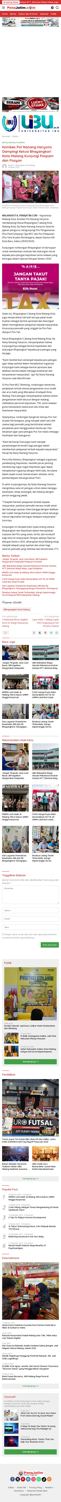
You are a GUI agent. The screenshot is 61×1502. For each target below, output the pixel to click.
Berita (5, 142)
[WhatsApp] (38, 1479)
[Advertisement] (30, 62)
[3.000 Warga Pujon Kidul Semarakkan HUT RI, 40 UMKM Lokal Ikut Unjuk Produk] (45, 681)
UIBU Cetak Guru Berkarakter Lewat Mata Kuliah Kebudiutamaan (43, 1166)
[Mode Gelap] (52, 7)
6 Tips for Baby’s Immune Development (27, 1217)
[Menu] (4, 7)
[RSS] (49, 1479)
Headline (20, 142)
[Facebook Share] (34, 633)
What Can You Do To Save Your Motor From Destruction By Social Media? (38, 1414)
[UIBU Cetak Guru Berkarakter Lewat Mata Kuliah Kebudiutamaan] (45, 1153)
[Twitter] (17, 1479)
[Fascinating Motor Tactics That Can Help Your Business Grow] (11, 1441)
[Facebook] (12, 1479)
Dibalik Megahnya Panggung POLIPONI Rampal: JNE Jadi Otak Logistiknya (29, 1357)
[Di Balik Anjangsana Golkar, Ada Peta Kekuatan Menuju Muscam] (11, 1038)
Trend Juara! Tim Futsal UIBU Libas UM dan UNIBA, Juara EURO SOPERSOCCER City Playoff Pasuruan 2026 (28, 1140)
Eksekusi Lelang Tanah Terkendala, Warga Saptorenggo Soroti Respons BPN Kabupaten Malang (28, 593)
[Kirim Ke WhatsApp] (57, 633)
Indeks (11, 1487)
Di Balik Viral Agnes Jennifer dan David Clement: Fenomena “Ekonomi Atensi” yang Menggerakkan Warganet (30, 1367)
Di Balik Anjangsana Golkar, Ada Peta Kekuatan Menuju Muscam (38, 1037)
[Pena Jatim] (21, 7)
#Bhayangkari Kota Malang (17, 609)
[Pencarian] (57, 7)
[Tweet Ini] (40, 633)
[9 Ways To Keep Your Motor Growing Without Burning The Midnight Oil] (11, 1428)
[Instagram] (33, 1479)
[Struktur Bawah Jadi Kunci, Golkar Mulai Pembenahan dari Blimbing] (30, 993)
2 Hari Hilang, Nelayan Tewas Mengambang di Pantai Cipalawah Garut (33, 1208)
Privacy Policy (35, 1487)
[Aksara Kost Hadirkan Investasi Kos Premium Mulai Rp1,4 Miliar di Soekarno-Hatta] (30, 1291)
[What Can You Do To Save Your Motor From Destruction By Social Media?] (11, 1415)
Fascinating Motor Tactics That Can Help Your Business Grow (37, 1440)
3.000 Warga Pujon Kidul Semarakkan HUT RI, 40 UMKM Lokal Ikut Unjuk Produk (28, 580)
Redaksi (11, 165)
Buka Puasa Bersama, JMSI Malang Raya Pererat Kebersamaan (25, 1377)
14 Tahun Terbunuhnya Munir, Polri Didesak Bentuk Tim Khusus (32, 1227)
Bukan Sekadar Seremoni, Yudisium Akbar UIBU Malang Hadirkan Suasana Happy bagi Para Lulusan (14, 1167)
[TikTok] (44, 1479)
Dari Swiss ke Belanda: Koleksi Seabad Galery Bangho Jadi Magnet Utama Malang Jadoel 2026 (30, 1347)
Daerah (12, 142)
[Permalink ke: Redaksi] (4, 166)
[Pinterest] (23, 1479)
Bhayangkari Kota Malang (25, 165)
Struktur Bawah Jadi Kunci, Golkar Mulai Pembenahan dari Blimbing (29, 1027)
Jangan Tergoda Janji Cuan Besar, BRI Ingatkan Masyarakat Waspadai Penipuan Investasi (25, 560)
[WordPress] (28, 1479)
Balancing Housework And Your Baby (26, 1236)
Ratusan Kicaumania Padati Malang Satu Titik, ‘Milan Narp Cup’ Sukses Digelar (29, 1336)
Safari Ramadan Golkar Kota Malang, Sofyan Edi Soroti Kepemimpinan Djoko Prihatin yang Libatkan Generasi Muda (38, 1050)
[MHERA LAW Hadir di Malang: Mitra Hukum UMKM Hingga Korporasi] (15, 681)
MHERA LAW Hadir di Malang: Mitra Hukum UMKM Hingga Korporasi (28, 573)
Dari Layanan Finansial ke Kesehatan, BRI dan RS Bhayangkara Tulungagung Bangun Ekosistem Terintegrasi (30, 587)
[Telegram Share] (51, 633)
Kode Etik (21, 1487)
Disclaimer (19, 1491)
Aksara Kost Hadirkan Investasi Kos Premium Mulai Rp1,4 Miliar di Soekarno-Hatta (29, 1326)
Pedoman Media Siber (37, 1491)
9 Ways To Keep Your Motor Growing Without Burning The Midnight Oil (38, 1427)
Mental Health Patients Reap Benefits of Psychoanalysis (27, 1246)
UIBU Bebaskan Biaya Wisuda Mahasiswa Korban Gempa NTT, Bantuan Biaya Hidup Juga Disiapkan (29, 567)
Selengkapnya (30, 1061)
